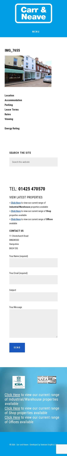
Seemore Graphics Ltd (49, 445)
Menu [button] (36, 31)
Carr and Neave (33, 13)
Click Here (16, 203)
